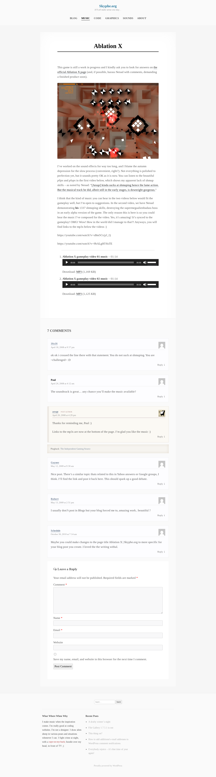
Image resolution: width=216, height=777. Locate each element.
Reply (160, 365)
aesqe (55, 411)
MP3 (79, 271)
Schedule (55, 530)
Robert (55, 499)
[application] (110, 262)
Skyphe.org (108, 6)
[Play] (67, 262)
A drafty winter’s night (99, 721)
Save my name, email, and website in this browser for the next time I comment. (100, 659)
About (141, 18)
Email (57, 630)
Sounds (128, 18)
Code (97, 18)
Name (57, 618)
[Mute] (144, 262)
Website (58, 642)
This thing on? (95, 733)
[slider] (152, 262)
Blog (73, 18)
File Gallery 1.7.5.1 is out (100, 727)
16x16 (54, 343)
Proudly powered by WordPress (108, 765)
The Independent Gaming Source (75, 448)
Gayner (55, 462)
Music (85, 18)
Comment (60, 584)
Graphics (112, 18)
